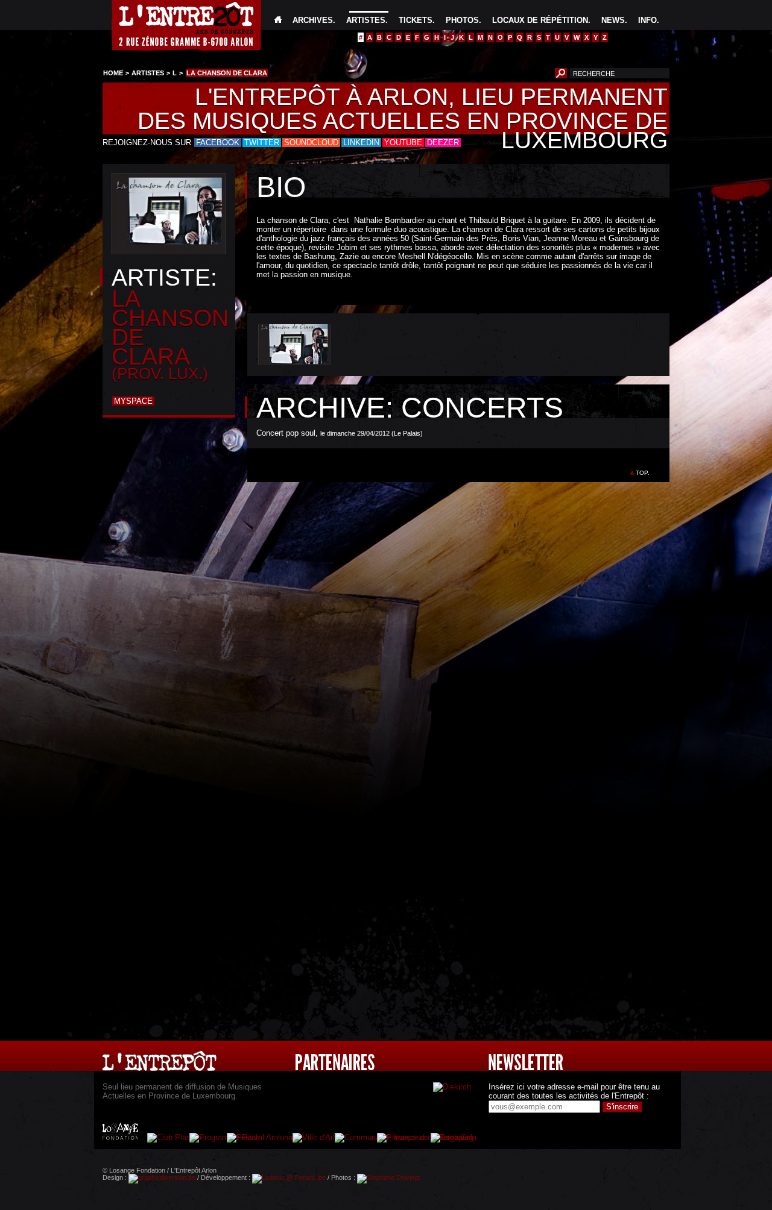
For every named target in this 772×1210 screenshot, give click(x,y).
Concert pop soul (285, 432)
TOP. (642, 472)
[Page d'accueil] (278, 20)
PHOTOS (462, 20)
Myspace (133, 401)
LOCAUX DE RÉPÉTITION (540, 20)
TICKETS (415, 20)
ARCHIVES (313, 20)
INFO (647, 20)
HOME (113, 73)
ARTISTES (365, 20)
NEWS (613, 20)
